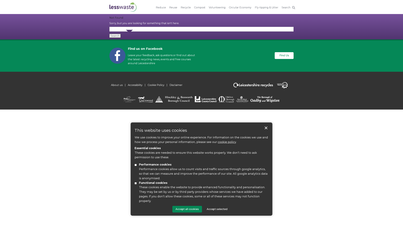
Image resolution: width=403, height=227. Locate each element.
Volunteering (217, 7)
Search (286, 7)
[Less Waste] (123, 7)
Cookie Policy (156, 85)
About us (117, 85)
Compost (199, 7)
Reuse (173, 7)
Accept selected (266, 128)
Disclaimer (176, 85)
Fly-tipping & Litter (266, 7)
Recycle (186, 7)
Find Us (284, 55)
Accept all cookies (187, 209)
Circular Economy (240, 7)
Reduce (161, 7)
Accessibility (135, 85)
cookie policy (227, 142)
